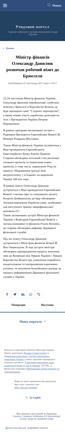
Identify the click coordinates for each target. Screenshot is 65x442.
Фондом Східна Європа (35, 353)
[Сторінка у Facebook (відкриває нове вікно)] (26, 405)
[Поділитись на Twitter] (15, 294)
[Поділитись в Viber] (38, 294)
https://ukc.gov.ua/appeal (26, 387)
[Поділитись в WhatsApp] (31, 294)
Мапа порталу (30, 321)
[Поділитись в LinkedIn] (23, 294)
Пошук (56, 5)
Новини (10, 48)
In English (35, 397)
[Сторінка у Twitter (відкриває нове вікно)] (32, 405)
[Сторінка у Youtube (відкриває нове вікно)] (38, 405)
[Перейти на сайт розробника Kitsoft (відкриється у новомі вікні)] (15, 428)
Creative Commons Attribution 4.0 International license (36, 417)
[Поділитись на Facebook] (7, 294)
